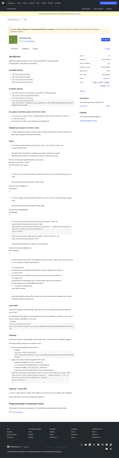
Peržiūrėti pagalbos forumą (88, 120)
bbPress (95, 434)
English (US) (106, 78)
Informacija (14, 49)
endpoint (101, 82)
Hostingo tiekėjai (12, 434)
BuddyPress (96, 437)
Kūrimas (35, 49)
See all (108, 106)
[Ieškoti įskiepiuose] (25, 19)
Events (73, 432)
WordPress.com (97, 429)
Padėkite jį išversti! (75, 13)
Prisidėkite (74, 429)
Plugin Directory (11, 8)
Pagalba (107, 49)
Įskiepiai (30, 434)
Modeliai (30, 437)
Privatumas (10, 437)
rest (108, 86)
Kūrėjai (51, 434)
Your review (83, 106)
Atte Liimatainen (30, 41)
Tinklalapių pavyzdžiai (34, 429)
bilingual (95, 82)
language (107, 82)
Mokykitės (53, 429)
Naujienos (10, 432)
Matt (94, 432)
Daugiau (82, 91)
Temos (30, 432)
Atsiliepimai (25, 49)
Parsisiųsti (105, 39)
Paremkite (74, 434)
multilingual (103, 86)
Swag (73, 437)
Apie (8, 429)
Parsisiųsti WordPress (108, 3)
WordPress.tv (54, 437)
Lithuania (26, 447)
